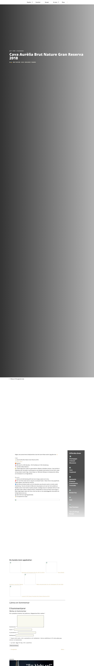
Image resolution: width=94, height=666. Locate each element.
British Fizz (73, 493)
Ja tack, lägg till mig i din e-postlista (21, 642)
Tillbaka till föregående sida (17, 379)
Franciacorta (73, 483)
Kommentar (13, 627)
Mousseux (72, 463)
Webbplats (12, 635)
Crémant (72, 461)
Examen (33, 62)
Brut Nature (16, 62)
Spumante (72, 479)
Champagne (73, 459)
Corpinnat (72, 472)
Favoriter (38, 2)
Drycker (29, 2)
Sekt (70, 500)
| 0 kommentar (20, 51)
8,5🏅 (10, 62)
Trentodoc (72, 485)
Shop (63, 2)
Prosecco (72, 481)
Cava (22, 62)
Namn (11, 629)
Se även (55, 2)
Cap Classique (73, 507)
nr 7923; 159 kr (18, 461)
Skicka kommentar (14, 645)
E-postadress (13, 632)
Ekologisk (28, 62)
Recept (47, 2)
